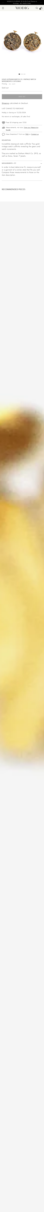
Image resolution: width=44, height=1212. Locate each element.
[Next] (41, 2)
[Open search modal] (37, 8)
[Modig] (22, 8)
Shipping (5, 103)
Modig (4, 84)
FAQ (27, 134)
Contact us (35, 134)
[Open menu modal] (3, 8)
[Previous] (3, 2)
